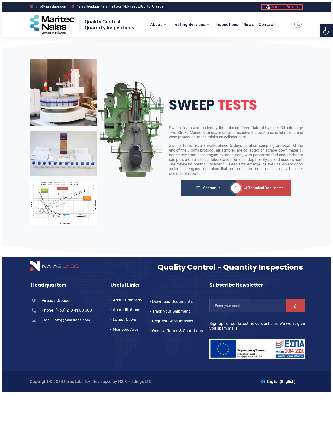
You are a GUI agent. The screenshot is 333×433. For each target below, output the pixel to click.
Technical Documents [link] (266, 188)
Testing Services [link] (189, 24)
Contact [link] (267, 24)
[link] (326, 30)
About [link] (156, 24)
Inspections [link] (227, 24)
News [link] (248, 24)
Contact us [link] (212, 188)
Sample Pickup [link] (284, 6)
